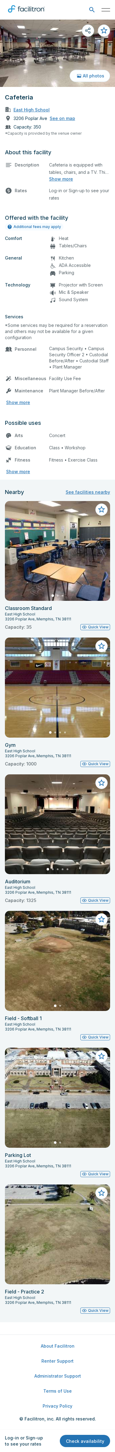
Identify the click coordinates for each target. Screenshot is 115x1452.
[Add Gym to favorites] (101, 646)
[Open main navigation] (106, 10)
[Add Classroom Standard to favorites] (101, 509)
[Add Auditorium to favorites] (101, 783)
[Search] (92, 10)
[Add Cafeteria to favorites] (104, 30)
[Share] (88, 30)
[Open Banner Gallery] (57, 53)
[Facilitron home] (26, 14)
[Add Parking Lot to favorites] (101, 1056)
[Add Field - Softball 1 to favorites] (101, 919)
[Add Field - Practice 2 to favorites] (101, 1193)
